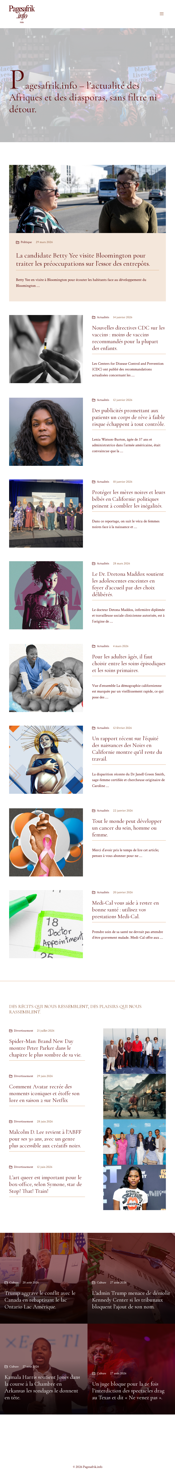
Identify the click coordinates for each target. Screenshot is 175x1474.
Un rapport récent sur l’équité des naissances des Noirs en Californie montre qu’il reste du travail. (127, 748)
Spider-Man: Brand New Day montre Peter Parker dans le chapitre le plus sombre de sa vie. (45, 1048)
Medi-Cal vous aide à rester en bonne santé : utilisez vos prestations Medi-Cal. (125, 909)
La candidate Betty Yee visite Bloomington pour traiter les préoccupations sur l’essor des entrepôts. (83, 259)
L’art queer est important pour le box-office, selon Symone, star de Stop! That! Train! (45, 1184)
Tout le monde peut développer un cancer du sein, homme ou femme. (127, 828)
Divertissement (23, 1031)
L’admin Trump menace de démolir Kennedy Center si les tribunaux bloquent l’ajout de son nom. (131, 1300)
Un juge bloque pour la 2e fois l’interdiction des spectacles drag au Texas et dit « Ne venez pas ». (128, 1390)
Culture (14, 1282)
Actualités (103, 317)
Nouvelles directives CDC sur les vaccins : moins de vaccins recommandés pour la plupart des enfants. (128, 338)
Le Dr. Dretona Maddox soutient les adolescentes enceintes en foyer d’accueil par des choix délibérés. (128, 584)
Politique (26, 242)
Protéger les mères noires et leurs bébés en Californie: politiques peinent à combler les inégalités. (128, 499)
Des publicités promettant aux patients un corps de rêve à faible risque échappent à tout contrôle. (128, 417)
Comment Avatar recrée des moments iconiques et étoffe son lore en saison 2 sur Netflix (44, 1093)
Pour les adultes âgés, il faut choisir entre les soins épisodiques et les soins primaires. (128, 663)
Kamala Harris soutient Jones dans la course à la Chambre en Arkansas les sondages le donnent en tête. (42, 1387)
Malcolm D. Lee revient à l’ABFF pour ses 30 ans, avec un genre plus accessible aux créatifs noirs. (45, 1139)
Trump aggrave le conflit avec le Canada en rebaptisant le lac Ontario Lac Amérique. (40, 1300)
